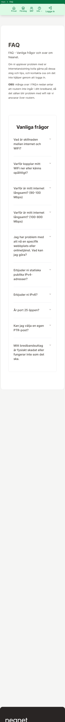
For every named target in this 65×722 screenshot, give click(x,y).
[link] (11, 2)
